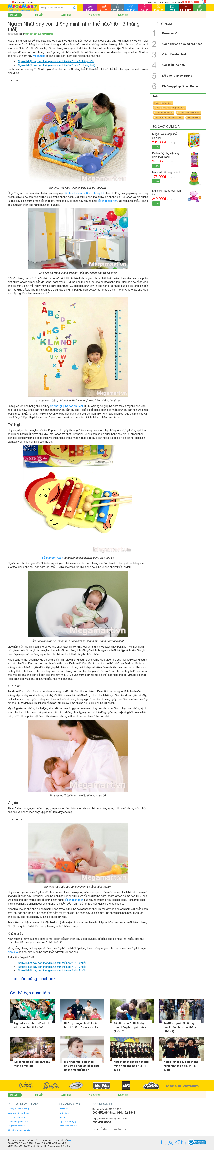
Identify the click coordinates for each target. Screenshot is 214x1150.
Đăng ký (152, 2)
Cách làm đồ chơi (164, 112)
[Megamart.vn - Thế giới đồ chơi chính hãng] (23, 7)
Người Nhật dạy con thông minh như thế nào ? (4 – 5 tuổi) (52, 970)
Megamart (39, 55)
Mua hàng (185, 1)
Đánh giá (123, 14)
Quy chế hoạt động (67, 1121)
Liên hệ (62, 1117)
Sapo (70, 1140)
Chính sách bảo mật (68, 1126)
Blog (14, 15)
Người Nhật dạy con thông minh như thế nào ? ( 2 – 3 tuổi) (52, 966)
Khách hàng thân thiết (18, 1121)
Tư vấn (39, 14)
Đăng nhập (164, 2)
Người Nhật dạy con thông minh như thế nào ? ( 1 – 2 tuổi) (52, 962)
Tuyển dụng (64, 1113)
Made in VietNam (182, 1086)
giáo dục (13, 951)
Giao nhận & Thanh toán (19, 1113)
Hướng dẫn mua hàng (18, 1109)
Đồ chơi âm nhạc (52, 557)
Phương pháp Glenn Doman (169, 117)
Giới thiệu (63, 1109)
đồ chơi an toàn (74, 899)
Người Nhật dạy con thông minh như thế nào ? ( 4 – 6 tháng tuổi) (56, 61)
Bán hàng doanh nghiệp (19, 1130)
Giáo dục (66, 14)
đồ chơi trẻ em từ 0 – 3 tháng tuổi (84, 193)
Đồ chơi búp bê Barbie (189, 112)
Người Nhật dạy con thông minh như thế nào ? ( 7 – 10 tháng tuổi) (56, 65)
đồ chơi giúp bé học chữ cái (66, 406)
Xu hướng (94, 14)
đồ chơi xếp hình (107, 200)
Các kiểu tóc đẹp (164, 103)
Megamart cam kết (16, 1126)
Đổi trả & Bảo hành (16, 1117)
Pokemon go (194, 117)
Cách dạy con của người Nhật (38, 34)
